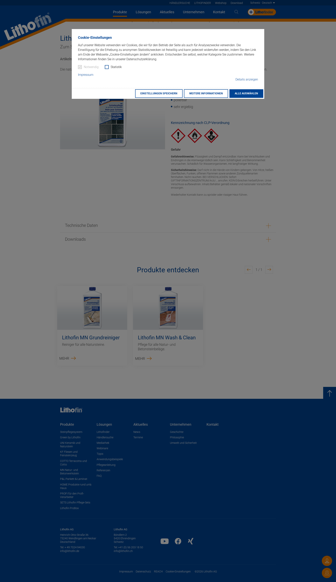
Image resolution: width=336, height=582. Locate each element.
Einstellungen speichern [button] (158, 93)
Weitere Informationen (206, 93)
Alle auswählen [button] (246, 93)
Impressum (85, 75)
